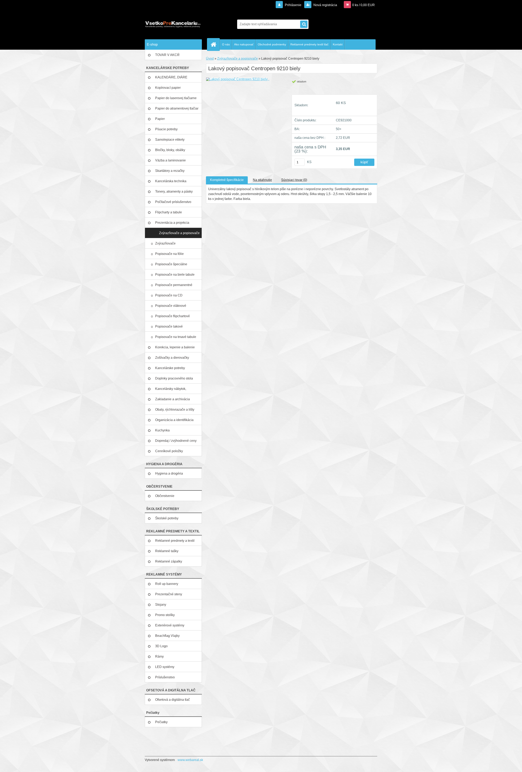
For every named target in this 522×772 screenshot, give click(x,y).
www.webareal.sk (190, 760)
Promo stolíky (165, 615)
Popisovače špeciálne (171, 264)
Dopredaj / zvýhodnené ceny (176, 440)
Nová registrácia (325, 5)
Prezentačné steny (168, 594)
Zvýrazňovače (165, 243)
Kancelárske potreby (170, 368)
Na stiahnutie (262, 180)
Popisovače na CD (169, 295)
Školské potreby (166, 518)
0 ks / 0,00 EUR (363, 5)
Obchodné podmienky (272, 44)
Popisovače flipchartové (173, 316)
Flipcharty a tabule (168, 212)
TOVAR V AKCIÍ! (167, 55)
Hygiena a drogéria (169, 473)
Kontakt (338, 44)
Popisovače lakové (169, 326)
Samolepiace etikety (170, 139)
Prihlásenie (293, 5)
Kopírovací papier (168, 87)
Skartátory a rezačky (170, 170)
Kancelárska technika (170, 181)
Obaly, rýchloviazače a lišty (174, 409)
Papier (160, 119)
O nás (226, 44)
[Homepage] (215, 44)
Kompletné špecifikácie (227, 180)
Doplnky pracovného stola (174, 378)
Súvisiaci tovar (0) (294, 180)
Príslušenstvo (165, 677)
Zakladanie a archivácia (172, 399)
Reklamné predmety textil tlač (309, 44)
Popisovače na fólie (170, 254)
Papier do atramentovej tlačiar (176, 108)
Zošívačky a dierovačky (172, 357)
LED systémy (164, 667)
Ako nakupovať (243, 44)
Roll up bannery (166, 584)
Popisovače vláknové (171, 305)
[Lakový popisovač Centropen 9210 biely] (237, 79)
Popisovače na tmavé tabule (176, 337)
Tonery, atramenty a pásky (174, 191)
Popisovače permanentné (174, 285)
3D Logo (161, 646)
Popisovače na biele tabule (175, 274)
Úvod (210, 58)
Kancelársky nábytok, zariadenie (170, 390)
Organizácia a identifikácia (174, 420)
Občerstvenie (164, 496)
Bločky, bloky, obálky (170, 150)
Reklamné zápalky (168, 561)
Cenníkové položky (169, 451)
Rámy (159, 656)
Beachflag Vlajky (167, 635)
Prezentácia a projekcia (172, 222)
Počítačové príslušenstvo (173, 202)
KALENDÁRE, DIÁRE (171, 77)
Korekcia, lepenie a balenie (175, 347)
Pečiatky (161, 722)
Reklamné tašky (166, 551)
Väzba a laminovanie (170, 160)
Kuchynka (162, 430)
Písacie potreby (166, 129)
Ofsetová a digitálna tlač (172, 699)
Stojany (160, 604)
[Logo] (173, 24)
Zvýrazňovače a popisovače (179, 233)
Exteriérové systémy (169, 625)
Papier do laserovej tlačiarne (176, 98)
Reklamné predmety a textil (175, 540)
